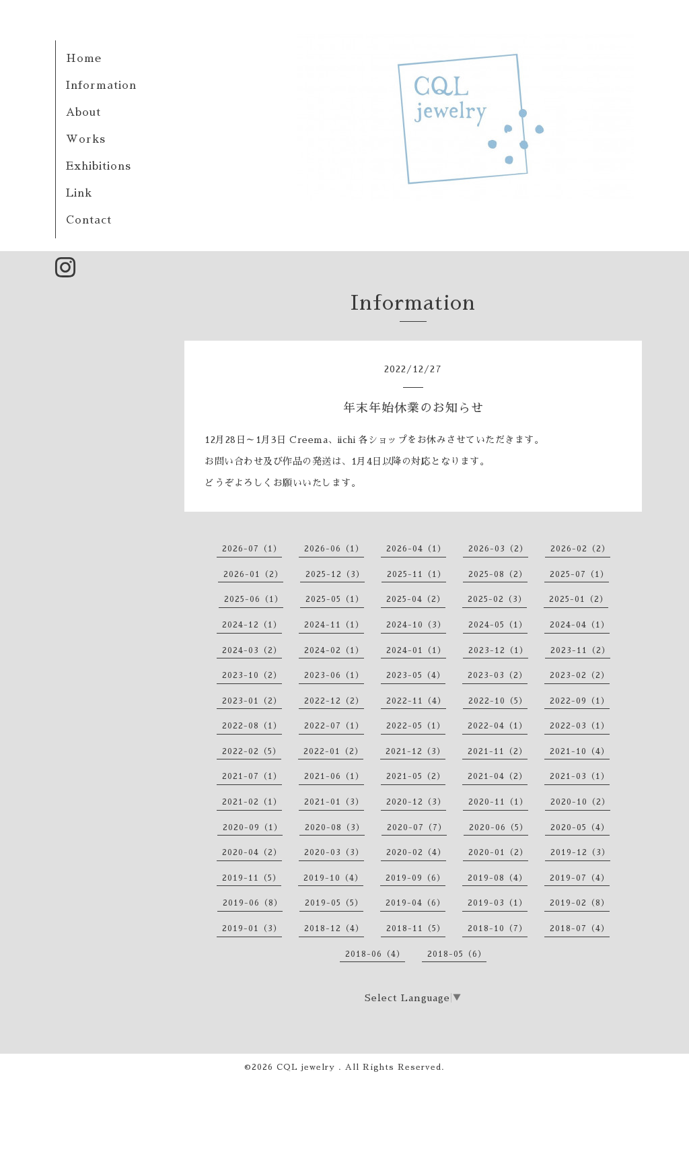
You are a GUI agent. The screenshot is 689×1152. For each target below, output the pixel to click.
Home (84, 58)
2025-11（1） (416, 574)
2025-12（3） (335, 574)
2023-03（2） (498, 675)
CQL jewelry (307, 1067)
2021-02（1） (252, 802)
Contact (89, 220)
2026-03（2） (498, 549)
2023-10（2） (252, 675)
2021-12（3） (415, 751)
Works (86, 139)
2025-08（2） (498, 574)
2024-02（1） (334, 650)
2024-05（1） (498, 625)
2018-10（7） (498, 928)
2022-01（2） (333, 751)
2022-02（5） (251, 751)
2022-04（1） (498, 726)
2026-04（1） (416, 549)
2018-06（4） (375, 954)
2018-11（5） (415, 928)
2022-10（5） (498, 701)
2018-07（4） (580, 928)
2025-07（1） (579, 574)
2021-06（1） (334, 776)
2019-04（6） (415, 903)
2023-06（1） (334, 675)
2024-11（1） (334, 625)
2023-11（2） (580, 650)
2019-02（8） (580, 903)
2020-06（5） (498, 827)
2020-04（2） (252, 852)
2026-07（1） (252, 549)
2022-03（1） (580, 726)
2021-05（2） (415, 776)
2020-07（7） (417, 827)
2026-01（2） (253, 574)
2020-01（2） (498, 852)
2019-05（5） (334, 903)
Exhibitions (98, 166)
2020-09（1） (253, 827)
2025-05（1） (334, 599)
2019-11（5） (251, 878)
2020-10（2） (580, 802)
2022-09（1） (580, 701)
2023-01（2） (252, 701)
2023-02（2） (580, 675)
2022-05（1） (415, 726)
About (83, 112)
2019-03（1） (498, 903)
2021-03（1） (580, 776)
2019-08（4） (498, 878)
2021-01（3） (334, 802)
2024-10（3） (416, 625)
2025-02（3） (497, 599)
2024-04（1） (580, 625)
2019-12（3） (580, 852)
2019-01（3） (252, 928)
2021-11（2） (498, 751)
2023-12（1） (498, 650)
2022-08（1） (252, 726)
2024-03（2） (252, 650)
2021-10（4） (580, 751)
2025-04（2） (415, 599)
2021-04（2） (498, 776)
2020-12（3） (416, 802)
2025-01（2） (578, 599)
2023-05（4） (415, 675)
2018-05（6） (456, 954)
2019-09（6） (415, 878)
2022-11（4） (416, 701)
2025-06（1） (253, 599)
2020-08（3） (335, 827)
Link (79, 193)
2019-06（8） (253, 903)
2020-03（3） (334, 852)
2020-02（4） (416, 852)
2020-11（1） (498, 802)
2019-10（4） (333, 878)
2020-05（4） (580, 827)
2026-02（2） (580, 549)
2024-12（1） (252, 625)
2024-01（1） (416, 650)
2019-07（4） (580, 878)
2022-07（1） (334, 726)
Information (101, 85)
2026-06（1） (334, 549)
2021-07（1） (252, 776)
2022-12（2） (334, 701)
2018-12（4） (334, 928)
